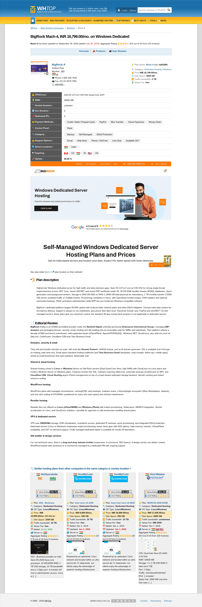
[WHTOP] (33, 20)
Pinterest (125, 601)
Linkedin (129, 601)
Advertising (156, 601)
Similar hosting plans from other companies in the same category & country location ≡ (82, 468)
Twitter (118, 601)
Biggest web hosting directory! (49, 12)
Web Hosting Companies (52, 28)
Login (124, 10)
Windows (167, 69)
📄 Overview (82, 51)
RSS (133, 601)
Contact (143, 601)
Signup (133, 10)
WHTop (33, 28)
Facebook (114, 601)
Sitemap (168, 601)
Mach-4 (48, 272)
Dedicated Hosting (152, 69)
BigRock (71, 28)
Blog (121, 601)
